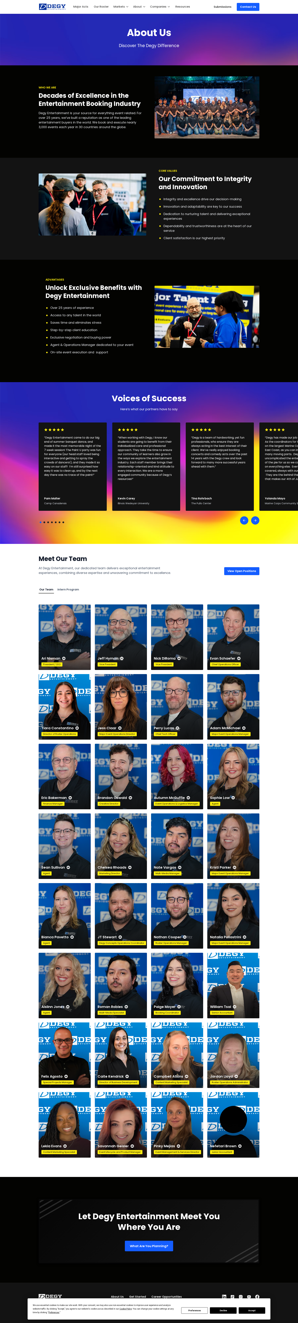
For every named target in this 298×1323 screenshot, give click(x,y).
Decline (223, 1310)
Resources (182, 7)
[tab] (46, 589)
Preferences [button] (53, 1312)
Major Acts (80, 7)
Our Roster (101, 7)
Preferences (194, 1310)
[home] (52, 7)
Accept (252, 1310)
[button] (121, 7)
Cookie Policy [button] (126, 1309)
